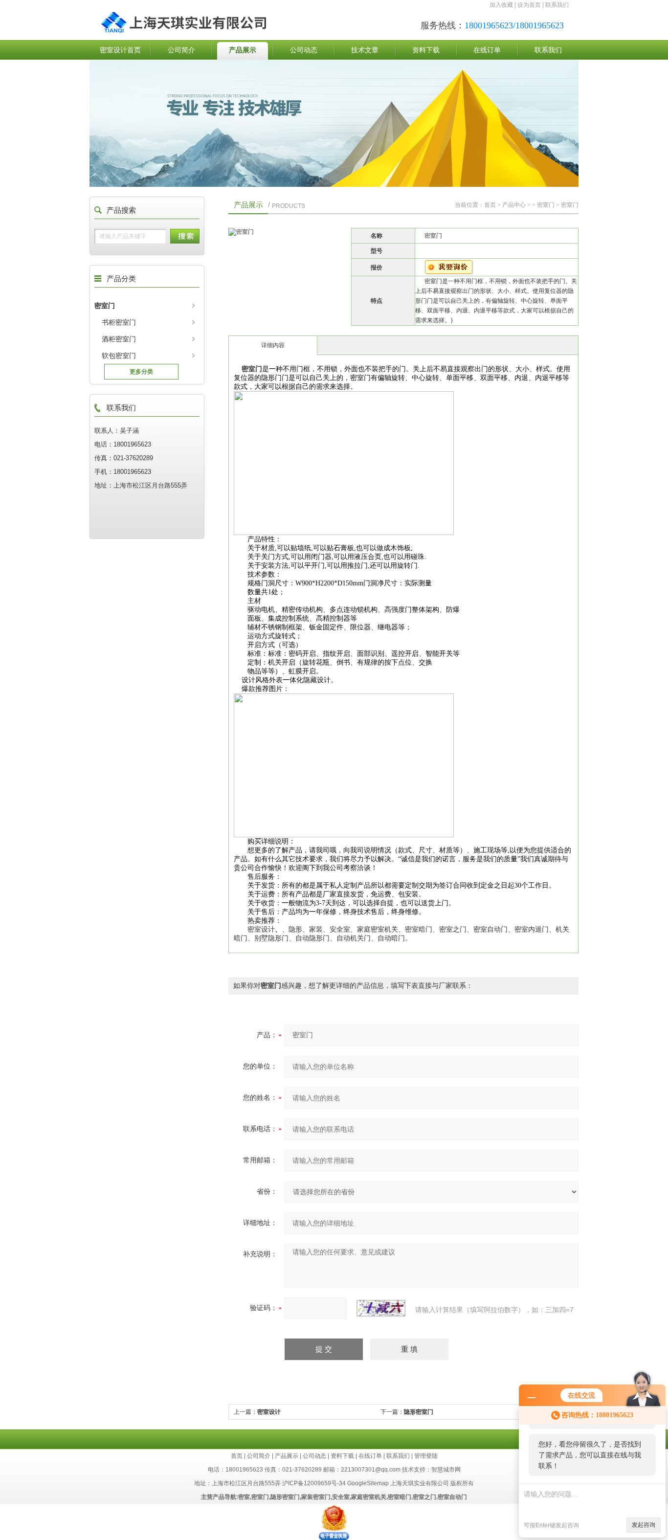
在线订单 (487, 50)
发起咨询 (643, 1524)
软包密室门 (119, 355)
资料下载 (426, 50)
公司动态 (303, 50)
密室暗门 (399, 1497)
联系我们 (557, 4)
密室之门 (424, 1497)
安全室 (341, 1497)
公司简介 (181, 50)
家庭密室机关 (368, 1497)
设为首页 (529, 4)
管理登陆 (426, 1455)
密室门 (104, 306)
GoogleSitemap (368, 1483)
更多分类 (141, 371)
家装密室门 (316, 1497)
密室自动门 (452, 1497)
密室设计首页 (120, 50)
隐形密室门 (418, 1411)
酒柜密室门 (119, 339)
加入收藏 (501, 4)
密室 (244, 1497)
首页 (490, 204)
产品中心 (514, 204)
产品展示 (242, 50)
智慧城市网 (446, 1469)
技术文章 (365, 50)
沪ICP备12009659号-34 (314, 1483)
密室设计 (269, 1411)
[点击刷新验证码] (380, 1308)
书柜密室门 (119, 322)
